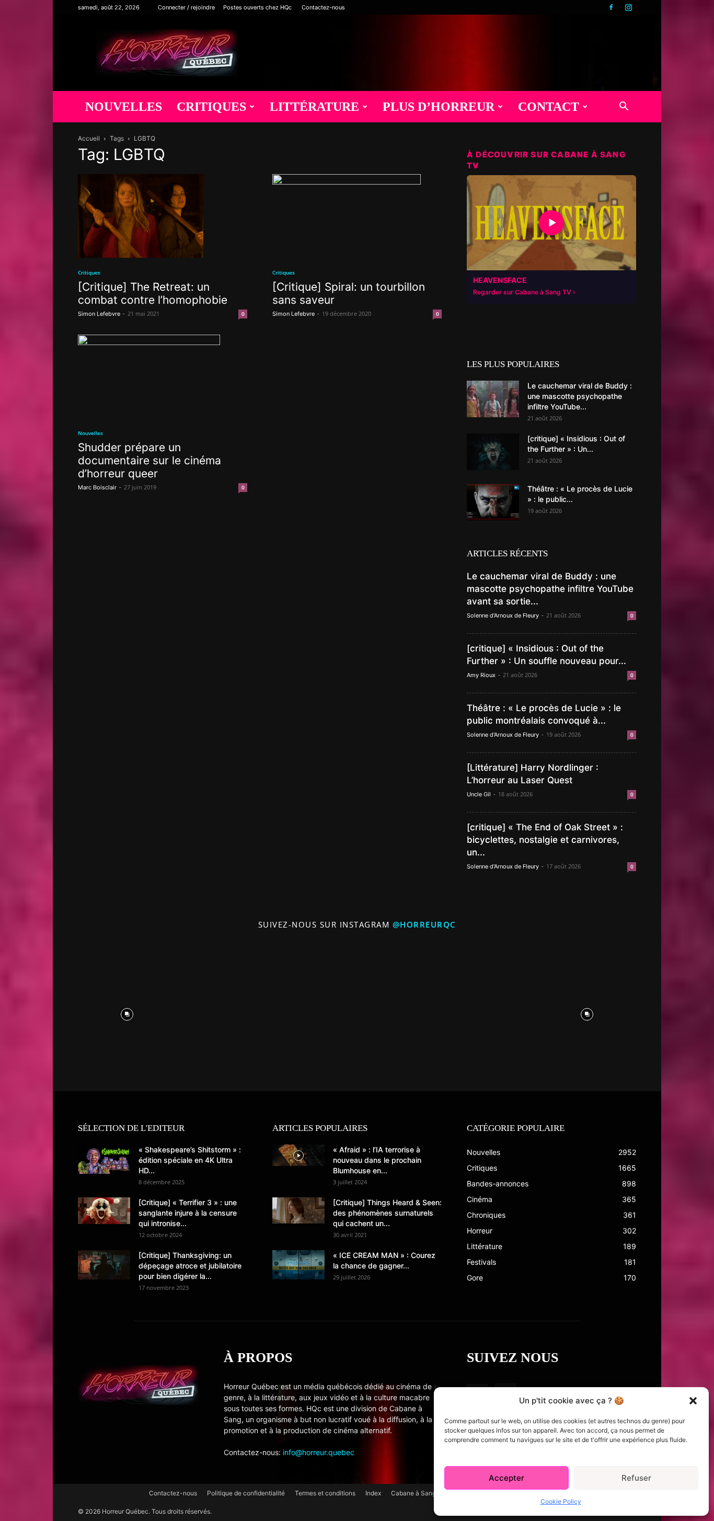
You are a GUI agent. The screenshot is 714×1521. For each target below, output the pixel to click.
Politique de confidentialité (246, 1493)
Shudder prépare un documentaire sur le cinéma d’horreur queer (149, 460)
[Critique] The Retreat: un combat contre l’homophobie (152, 293)
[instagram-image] (127, 1011)
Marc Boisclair (97, 487)
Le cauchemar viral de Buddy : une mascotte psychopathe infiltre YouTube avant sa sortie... (550, 589)
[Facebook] (611, 7)
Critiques (211, 106)
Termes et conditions (325, 1493)
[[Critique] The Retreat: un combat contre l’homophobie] (162, 216)
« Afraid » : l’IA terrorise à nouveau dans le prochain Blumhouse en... (377, 1160)
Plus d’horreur (438, 106)
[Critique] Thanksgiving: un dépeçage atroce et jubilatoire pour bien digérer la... (190, 1265)
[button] (693, 1401)
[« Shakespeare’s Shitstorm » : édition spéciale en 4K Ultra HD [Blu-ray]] (104, 1159)
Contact (548, 106)
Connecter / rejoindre (186, 7)
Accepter (506, 1478)
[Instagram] (628, 7)
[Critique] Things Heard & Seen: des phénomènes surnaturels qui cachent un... (387, 1213)
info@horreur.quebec (318, 1452)
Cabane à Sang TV (418, 1493)
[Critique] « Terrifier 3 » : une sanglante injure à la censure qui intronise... (188, 1213)
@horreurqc (424, 924)
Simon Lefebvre (99, 313)
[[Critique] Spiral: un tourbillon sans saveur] (357, 216)
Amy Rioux (481, 675)
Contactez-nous (323, 7)
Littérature (314, 106)
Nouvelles (123, 106)
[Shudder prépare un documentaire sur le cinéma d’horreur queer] (162, 376)
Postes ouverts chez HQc (257, 7)
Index (373, 1493)
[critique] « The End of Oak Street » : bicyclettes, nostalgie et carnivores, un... (545, 839)
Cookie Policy (560, 1501)
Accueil (89, 138)
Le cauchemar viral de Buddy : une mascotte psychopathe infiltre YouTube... (579, 396)
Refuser (636, 1478)
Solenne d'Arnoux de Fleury (503, 615)
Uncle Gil (479, 794)
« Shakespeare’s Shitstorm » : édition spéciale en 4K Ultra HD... (190, 1160)
